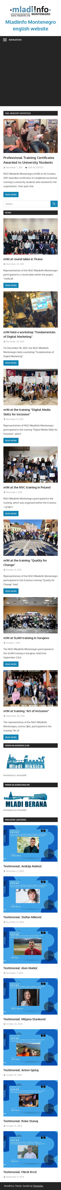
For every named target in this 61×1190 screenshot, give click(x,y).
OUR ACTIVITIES (35, 167)
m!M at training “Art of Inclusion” (26, 711)
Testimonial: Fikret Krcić (20, 1172)
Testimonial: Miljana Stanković (24, 1019)
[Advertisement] (30, 75)
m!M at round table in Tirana (22, 259)
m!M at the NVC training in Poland (26, 487)
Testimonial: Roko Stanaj (20, 1121)
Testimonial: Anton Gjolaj (20, 1070)
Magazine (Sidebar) (15, 819)
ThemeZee (38, 1186)
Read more (11, 194)
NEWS (8, 212)
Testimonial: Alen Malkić (20, 968)
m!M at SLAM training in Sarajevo (26, 638)
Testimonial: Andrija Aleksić (22, 866)
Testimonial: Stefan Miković (22, 917)
